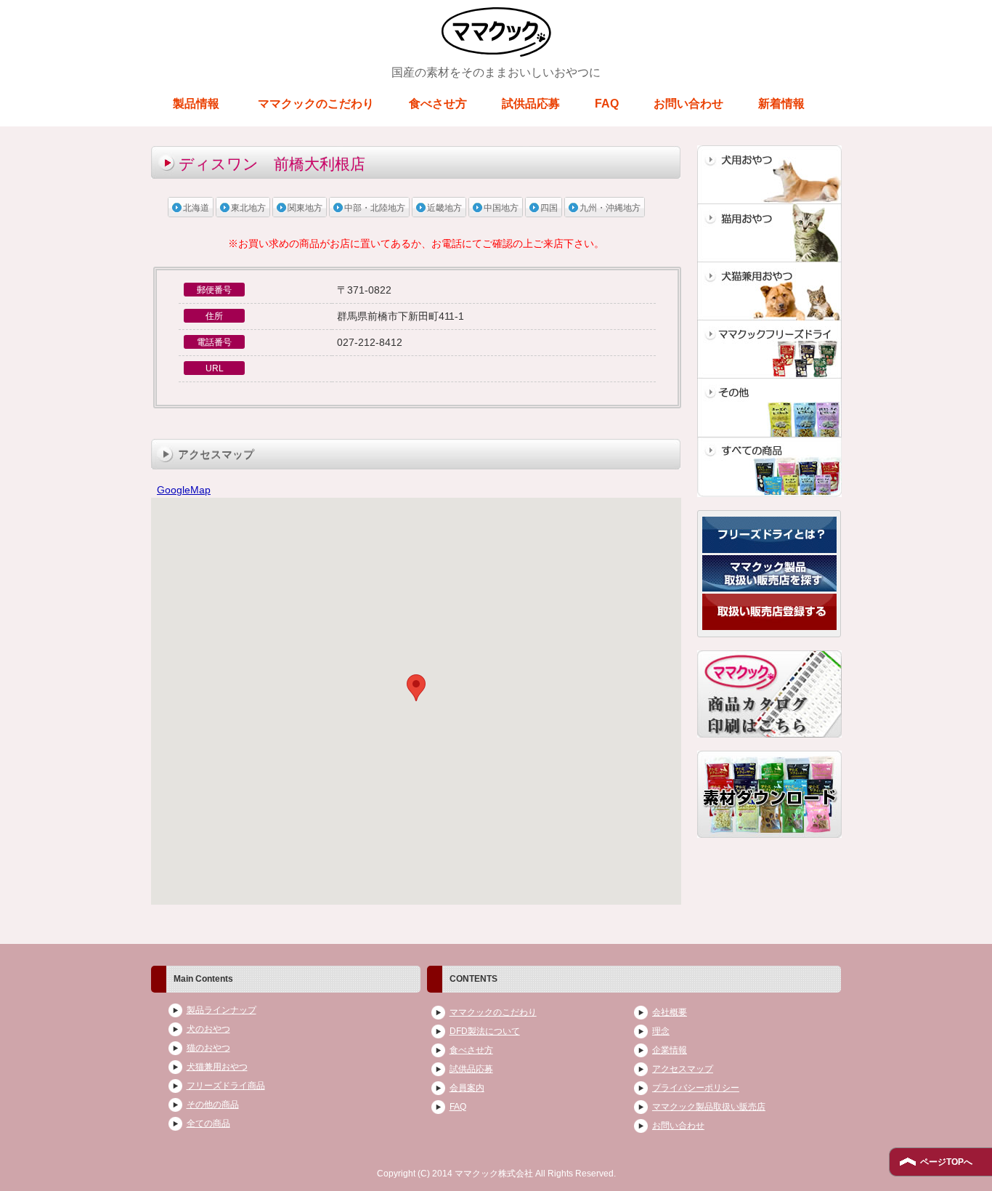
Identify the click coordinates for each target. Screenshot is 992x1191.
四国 (549, 208)
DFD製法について (485, 1031)
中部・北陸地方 (374, 208)
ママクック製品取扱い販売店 (708, 1107)
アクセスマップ (682, 1069)
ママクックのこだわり (316, 103)
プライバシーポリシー (695, 1088)
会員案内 (467, 1088)
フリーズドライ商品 (226, 1086)
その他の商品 (213, 1104)
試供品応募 (531, 103)
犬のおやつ (208, 1029)
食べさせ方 (438, 103)
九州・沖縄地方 (610, 208)
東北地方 (248, 208)
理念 (661, 1031)
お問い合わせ (688, 103)
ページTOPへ (946, 1162)
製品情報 (196, 103)
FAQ (607, 103)
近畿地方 (444, 208)
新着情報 (781, 103)
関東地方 (305, 208)
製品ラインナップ (221, 1010)
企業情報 (669, 1050)
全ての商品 (208, 1123)
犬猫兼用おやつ (217, 1067)
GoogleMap (184, 490)
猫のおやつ (208, 1048)
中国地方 (501, 208)
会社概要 (669, 1012)
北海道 (196, 208)
